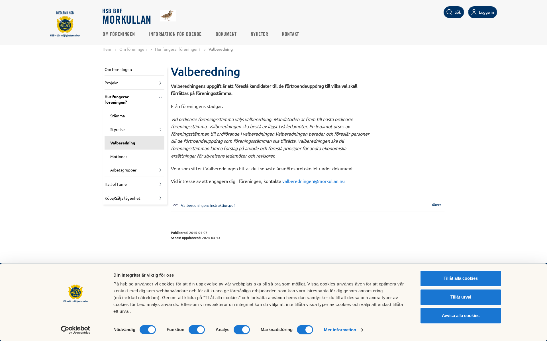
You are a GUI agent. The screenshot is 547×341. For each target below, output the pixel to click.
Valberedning (122, 142)
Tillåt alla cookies (461, 278)
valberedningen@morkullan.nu (313, 181)
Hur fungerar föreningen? (177, 49)
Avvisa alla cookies (460, 315)
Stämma (117, 115)
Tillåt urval (460, 297)
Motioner (118, 156)
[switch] (197, 329)
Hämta (436, 205)
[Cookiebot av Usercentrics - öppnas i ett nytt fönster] (76, 330)
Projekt (111, 82)
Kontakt (290, 34)
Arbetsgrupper (123, 169)
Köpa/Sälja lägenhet (122, 198)
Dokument (226, 34)
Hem (107, 49)
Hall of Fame (116, 184)
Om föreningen (119, 34)
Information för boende (175, 34)
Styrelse (117, 129)
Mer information (340, 329)
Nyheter (259, 34)
